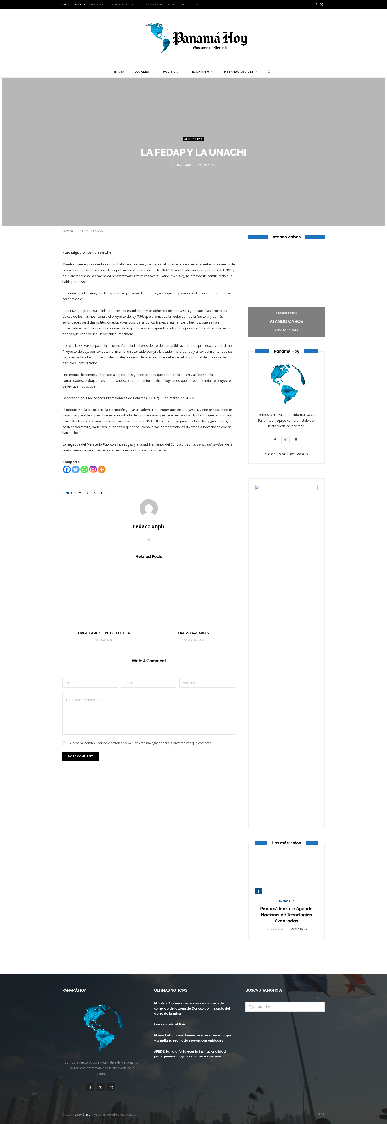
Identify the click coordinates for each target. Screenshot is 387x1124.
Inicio (119, 71)
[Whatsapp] (84, 469)
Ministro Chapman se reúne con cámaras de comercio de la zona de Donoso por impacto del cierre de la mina (192, 1008)
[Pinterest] (41, 285)
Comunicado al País (106, 4)
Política (170, 71)
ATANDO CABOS (286, 313)
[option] (286, 292)
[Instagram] (93, 469)
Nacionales (287, 901)
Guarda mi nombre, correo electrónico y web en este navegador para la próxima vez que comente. (140, 743)
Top (321, 1114)
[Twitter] (41, 273)
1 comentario (297, 928)
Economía (200, 71)
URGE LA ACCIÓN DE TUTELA (104, 633)
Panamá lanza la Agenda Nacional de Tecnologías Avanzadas (286, 914)
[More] (102, 469)
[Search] (268, 72)
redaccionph (183, 165)
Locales (142, 71)
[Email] (41, 296)
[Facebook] (41, 262)
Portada (67, 231)
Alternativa (193, 138)
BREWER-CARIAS (193, 633)
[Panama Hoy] (193, 37)
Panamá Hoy (81, 1115)
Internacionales (238, 71)
